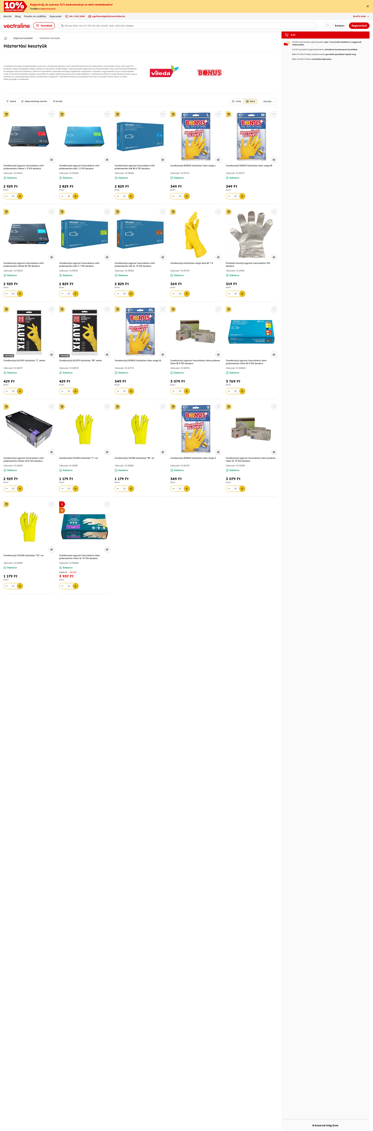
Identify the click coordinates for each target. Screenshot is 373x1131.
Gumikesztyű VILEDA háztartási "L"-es (78, 458)
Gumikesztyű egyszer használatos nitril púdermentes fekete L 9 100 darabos (23, 167)
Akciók (7, 16)
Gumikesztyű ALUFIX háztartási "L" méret (24, 360)
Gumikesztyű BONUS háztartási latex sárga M (249, 165)
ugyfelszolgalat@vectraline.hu (108, 16)
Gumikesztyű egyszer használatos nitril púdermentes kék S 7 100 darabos (79, 264)
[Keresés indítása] (62, 25)
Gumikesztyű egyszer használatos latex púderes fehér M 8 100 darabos (195, 362)
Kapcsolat (56, 16)
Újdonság (9, 356)
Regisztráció (359, 25)
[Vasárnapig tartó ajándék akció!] (6, 114)
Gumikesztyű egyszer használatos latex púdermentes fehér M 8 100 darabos (246, 362)
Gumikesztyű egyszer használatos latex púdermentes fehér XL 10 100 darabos (79, 557)
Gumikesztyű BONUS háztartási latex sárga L (193, 165)
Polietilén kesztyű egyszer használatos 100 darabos (248, 264)
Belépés (340, 25)
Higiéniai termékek (23, 38)
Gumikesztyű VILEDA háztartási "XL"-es (23, 555)
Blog (18, 16)
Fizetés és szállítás (35, 16)
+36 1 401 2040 (77, 16)
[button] (236, 101)
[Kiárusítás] (62, 510)
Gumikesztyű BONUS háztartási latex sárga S (193, 458)
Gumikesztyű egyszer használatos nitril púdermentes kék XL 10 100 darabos (135, 264)
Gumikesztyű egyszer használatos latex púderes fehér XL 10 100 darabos (251, 459)
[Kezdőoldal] (5, 38)
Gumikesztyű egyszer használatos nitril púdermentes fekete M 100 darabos (23, 264)
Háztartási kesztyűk (50, 38)
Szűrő (13, 101)
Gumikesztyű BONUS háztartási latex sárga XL (138, 360)
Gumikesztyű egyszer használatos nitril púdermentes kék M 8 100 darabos (135, 167)
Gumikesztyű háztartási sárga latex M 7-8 (191, 263)
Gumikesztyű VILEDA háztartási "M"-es (134, 458)
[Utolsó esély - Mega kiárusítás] (62, 504)
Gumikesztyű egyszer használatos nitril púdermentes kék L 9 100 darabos (79, 167)
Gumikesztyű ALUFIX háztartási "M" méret (80, 360)
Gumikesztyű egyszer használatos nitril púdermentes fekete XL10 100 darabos (23, 459)
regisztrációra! (48, 8)
